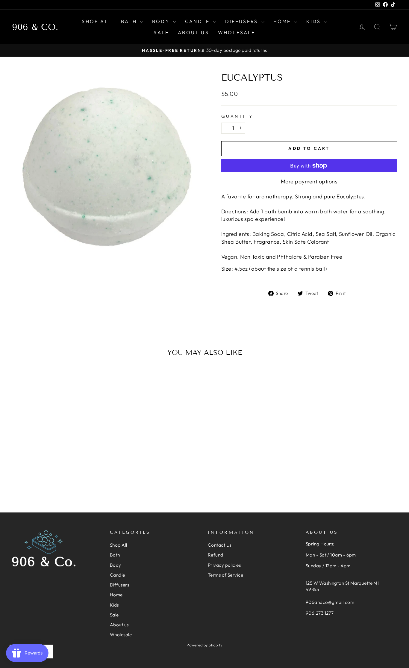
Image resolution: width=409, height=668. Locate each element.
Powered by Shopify (204, 645)
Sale (161, 32)
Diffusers (242, 21)
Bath (130, 21)
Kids (314, 21)
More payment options (309, 181)
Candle (198, 21)
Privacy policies (224, 565)
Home (283, 21)
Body (162, 21)
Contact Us (219, 545)
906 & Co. (35, 27)
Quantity (237, 116)
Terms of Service (225, 575)
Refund (215, 555)
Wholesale (236, 32)
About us (193, 32)
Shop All (97, 21)
